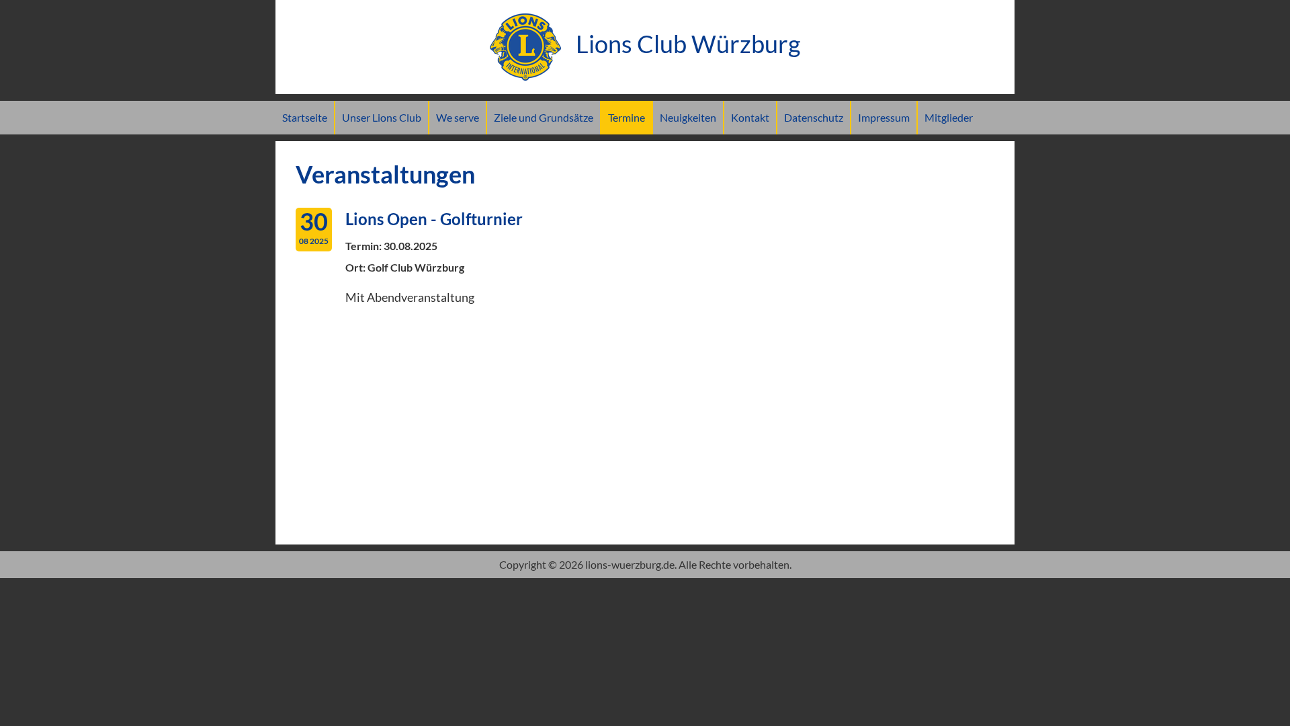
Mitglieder (948, 117)
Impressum (884, 117)
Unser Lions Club (381, 117)
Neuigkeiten (688, 117)
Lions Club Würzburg (685, 43)
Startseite (304, 117)
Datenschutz (813, 117)
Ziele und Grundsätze (543, 117)
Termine (626, 117)
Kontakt (750, 117)
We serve (457, 117)
